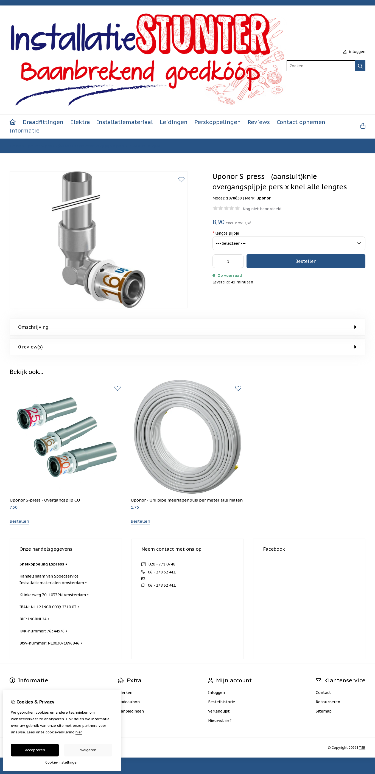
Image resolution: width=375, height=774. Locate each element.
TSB (362, 747)
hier (78, 732)
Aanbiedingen (131, 711)
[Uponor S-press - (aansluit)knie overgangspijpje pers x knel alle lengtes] (99, 307)
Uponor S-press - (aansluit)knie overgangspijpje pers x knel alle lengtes (93, 145)
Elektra (80, 122)
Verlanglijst (219, 711)
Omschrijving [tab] (33, 327)
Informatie (25, 130)
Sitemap (324, 711)
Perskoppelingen (217, 122)
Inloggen (216, 692)
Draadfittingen (43, 122)
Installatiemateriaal (125, 122)
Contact (323, 692)
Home (15, 145)
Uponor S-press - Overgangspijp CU (45, 500)
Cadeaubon (129, 701)
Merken (125, 692)
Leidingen (174, 122)
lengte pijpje (225, 233)
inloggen (356, 51)
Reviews (259, 122)
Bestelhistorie (221, 701)
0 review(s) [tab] (30, 347)
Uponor (263, 198)
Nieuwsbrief (219, 720)
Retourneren (328, 701)
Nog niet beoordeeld (262, 208)
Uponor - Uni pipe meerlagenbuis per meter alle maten (187, 500)
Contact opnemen (301, 122)
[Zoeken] (360, 65)
